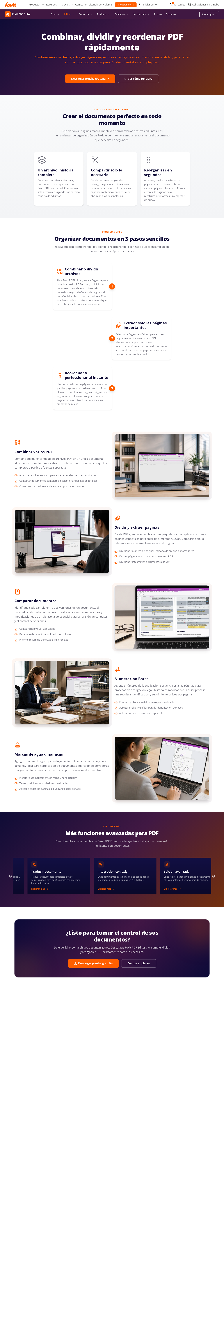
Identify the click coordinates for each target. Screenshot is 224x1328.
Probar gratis (209, 14)
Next (213, 876)
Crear (53, 14)
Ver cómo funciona (140, 78)
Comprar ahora (126, 4)
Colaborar (120, 14)
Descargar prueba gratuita (88, 78)
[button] (36, 4)
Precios (158, 14)
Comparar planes (139, 963)
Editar (67, 14)
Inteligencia (139, 14)
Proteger (102, 14)
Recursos (171, 14)
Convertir (84, 14)
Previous (10, 876)
